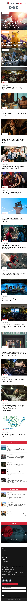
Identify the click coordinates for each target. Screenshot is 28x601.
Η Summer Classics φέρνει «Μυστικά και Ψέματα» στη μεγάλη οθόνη (12, 62)
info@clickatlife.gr (9, 571)
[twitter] (17, 7)
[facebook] (10, 7)
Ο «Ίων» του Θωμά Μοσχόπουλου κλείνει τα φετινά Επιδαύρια (15, 465)
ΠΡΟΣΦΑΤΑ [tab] (14, 442)
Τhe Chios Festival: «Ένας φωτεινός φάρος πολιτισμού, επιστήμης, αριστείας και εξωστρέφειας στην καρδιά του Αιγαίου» (16, 496)
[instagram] (13, 7)
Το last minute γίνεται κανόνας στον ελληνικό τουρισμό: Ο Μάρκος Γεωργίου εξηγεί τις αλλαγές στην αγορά (16, 506)
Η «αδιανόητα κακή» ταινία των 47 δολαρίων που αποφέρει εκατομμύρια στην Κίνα (14, 44)
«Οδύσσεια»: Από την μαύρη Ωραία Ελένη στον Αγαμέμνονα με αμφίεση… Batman (14, 24)
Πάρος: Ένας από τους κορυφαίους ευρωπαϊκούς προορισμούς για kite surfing (16, 449)
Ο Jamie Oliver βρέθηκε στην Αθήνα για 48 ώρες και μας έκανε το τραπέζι (16, 514)
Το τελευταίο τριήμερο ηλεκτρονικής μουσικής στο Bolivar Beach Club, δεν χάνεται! (16, 473)
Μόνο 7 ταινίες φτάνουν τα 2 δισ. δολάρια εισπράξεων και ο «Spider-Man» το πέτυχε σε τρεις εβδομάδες (16, 458)
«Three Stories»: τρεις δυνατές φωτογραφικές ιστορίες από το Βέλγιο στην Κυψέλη (17, 481)
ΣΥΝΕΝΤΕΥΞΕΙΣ (14, 489)
